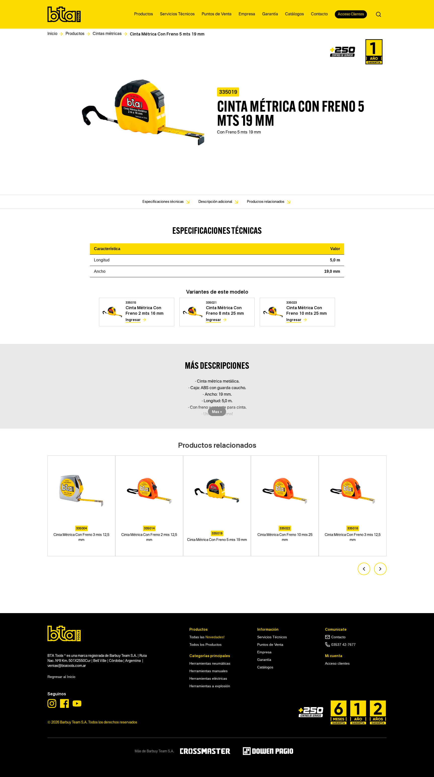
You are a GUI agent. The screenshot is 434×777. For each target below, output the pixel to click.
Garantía (264, 660)
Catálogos (265, 667)
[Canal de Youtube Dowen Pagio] (77, 703)
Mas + (217, 411)
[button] (364, 569)
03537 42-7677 (343, 645)
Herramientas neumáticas (209, 663)
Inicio (52, 34)
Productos (75, 34)
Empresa (264, 652)
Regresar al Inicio (61, 677)
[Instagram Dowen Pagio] (51, 703)
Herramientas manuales (66, 600)
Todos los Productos (205, 645)
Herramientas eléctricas (208, 678)
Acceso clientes (337, 663)
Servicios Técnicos (272, 637)
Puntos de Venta (270, 645)
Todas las (207, 637)
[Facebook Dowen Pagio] (64, 703)
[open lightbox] (144, 113)
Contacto (338, 637)
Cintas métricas (107, 34)
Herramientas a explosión (209, 686)
